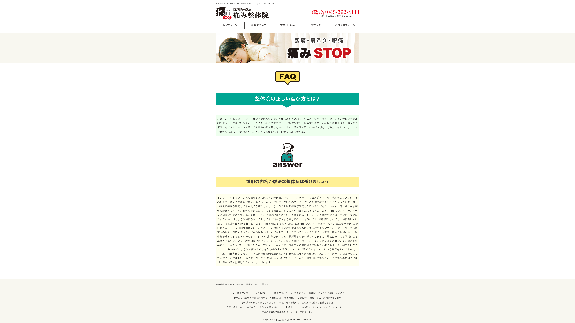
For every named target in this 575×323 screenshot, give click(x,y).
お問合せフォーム (345, 25)
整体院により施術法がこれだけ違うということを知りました (318, 307)
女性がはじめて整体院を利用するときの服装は (257, 298)
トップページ (230, 25)
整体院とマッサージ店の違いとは (254, 293)
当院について (258, 25)
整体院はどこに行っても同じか (290, 293)
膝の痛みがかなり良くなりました (259, 302)
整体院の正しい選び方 (295, 298)
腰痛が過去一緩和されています (325, 298)
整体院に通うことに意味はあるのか (327, 293)
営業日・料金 (287, 25)
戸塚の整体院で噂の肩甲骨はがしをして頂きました (287, 312)
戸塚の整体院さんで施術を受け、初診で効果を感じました (255, 307)
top (232, 293)
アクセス (316, 25)
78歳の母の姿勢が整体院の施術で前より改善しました (306, 302)
